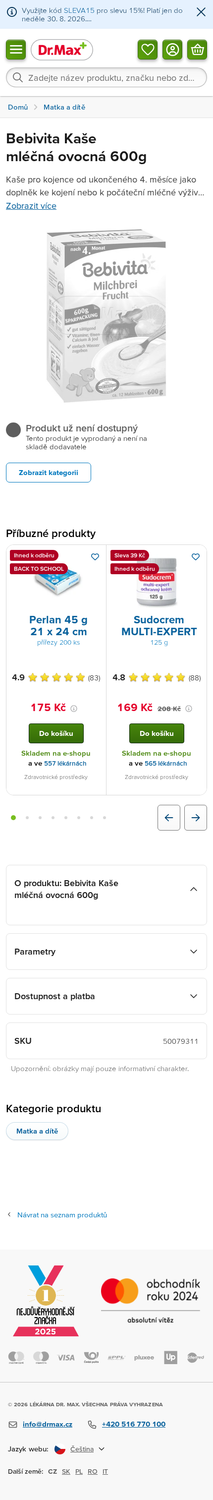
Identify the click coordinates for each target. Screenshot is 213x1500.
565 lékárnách (166, 763)
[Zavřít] (201, 12)
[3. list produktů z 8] (40, 817)
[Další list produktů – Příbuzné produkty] (195, 818)
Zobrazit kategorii (48, 472)
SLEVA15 (79, 10)
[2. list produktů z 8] (27, 817)
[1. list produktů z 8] (13, 817)
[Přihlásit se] (172, 49)
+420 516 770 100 (133, 1424)
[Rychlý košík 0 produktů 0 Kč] (197, 49)
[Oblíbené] (148, 49)
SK (66, 1471)
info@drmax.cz (47, 1424)
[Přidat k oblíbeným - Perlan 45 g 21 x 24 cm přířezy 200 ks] (95, 557)
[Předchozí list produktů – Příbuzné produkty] (169, 818)
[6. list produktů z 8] (78, 817)
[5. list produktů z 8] (65, 817)
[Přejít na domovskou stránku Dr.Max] (62, 49)
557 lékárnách (65, 763)
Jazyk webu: (28, 1448)
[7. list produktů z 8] (91, 817)
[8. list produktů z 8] (104, 817)
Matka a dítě (37, 1131)
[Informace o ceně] (74, 709)
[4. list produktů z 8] (53, 817)
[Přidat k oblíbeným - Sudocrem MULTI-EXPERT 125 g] (196, 557)
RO (93, 1471)
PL (79, 1471)
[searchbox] (106, 77)
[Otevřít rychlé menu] (16, 49)
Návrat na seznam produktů (62, 1214)
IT (105, 1471)
